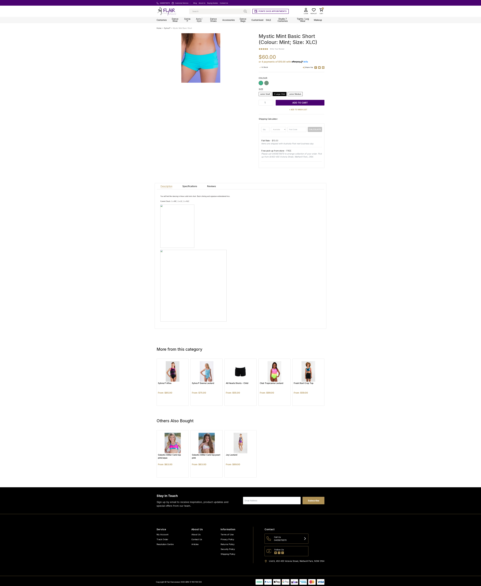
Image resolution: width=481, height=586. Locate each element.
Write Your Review (277, 49)
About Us (202, 3)
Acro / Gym (199, 20)
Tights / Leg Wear (303, 20)
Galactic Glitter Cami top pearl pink (206, 456)
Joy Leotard (231, 455)
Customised (257, 20)
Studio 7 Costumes (283, 20)
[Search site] (245, 11)
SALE (268, 20)
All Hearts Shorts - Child (237, 383)
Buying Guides (212, 3)
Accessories (228, 20)
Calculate (315, 129)
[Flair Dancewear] (167, 11)
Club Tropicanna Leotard (271, 383)
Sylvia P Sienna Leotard (203, 383)
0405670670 (165, 3)
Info (306, 61)
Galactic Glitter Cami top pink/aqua (169, 456)
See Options (172, 405)
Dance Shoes (213, 20)
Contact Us (224, 3)
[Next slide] (318, 382)
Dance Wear (175, 20)
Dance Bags (243, 20)
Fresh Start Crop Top (303, 383)
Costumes (162, 20)
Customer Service (182, 3)
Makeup (318, 20)
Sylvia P (187, 20)
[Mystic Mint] (266, 83)
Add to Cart (300, 102)
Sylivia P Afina (164, 383)
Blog (195, 3)
